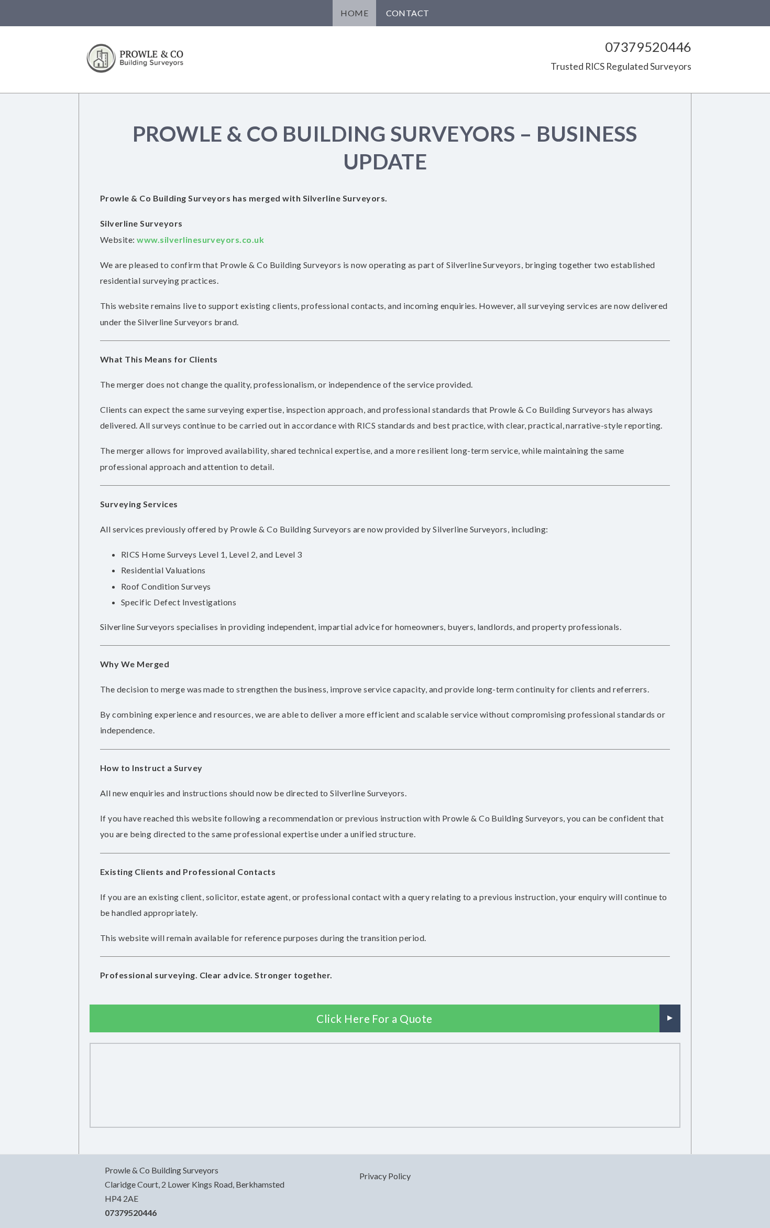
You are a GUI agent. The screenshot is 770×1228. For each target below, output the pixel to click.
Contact (408, 13)
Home (354, 13)
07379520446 (648, 47)
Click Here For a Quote (374, 1018)
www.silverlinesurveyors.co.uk (200, 239)
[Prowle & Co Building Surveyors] (136, 57)
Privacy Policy (385, 1176)
